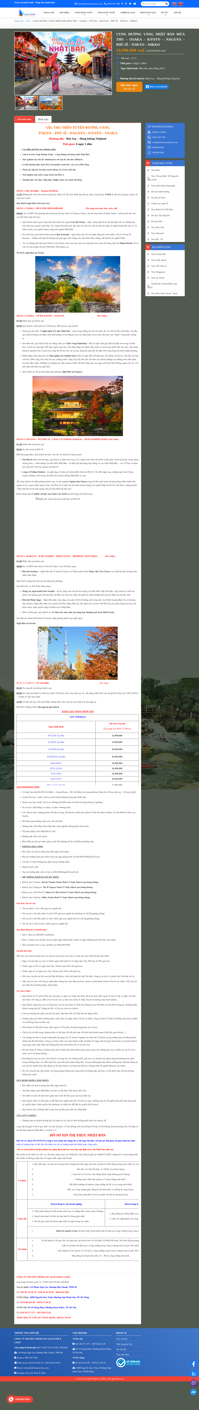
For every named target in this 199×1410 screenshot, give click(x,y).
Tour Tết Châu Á (159, 266)
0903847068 (158, 147)
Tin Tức (165, 13)
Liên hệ (177, 13)
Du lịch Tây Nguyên (160, 215)
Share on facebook (158, 86)
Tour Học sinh (157, 227)
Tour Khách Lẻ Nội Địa (162, 209)
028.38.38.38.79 (36, 1363)
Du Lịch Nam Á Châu (36, 1373)
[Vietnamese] (181, 4)
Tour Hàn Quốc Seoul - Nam (164, 293)
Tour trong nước (84, 13)
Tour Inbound (157, 233)
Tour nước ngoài (106, 13)
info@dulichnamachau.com (90, 4)
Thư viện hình (122, 1354)
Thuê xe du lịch (148, 13)
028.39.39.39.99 (52, 1363)
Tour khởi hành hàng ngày (163, 185)
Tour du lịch (121, 1339)
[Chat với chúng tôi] (193, 1363)
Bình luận (43, 119)
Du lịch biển (156, 221)
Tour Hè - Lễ (157, 239)
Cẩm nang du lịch (124, 1344)
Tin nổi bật (121, 1349)
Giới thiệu (64, 13)
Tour (28, 21)
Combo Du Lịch (127, 13)
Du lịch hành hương (160, 191)
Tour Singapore (158, 272)
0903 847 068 (113, 4)
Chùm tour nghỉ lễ (159, 203)
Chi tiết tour (24, 119)
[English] (175, 4)
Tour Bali (155, 170)
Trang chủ (48, 13)
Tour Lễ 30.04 (157, 278)
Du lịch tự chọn (158, 197)
